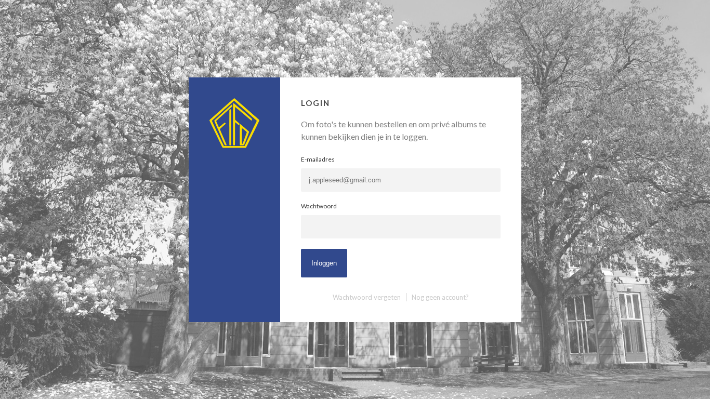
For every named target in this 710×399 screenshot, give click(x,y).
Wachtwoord (319, 206)
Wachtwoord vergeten (367, 297)
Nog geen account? (440, 297)
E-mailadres (318, 159)
